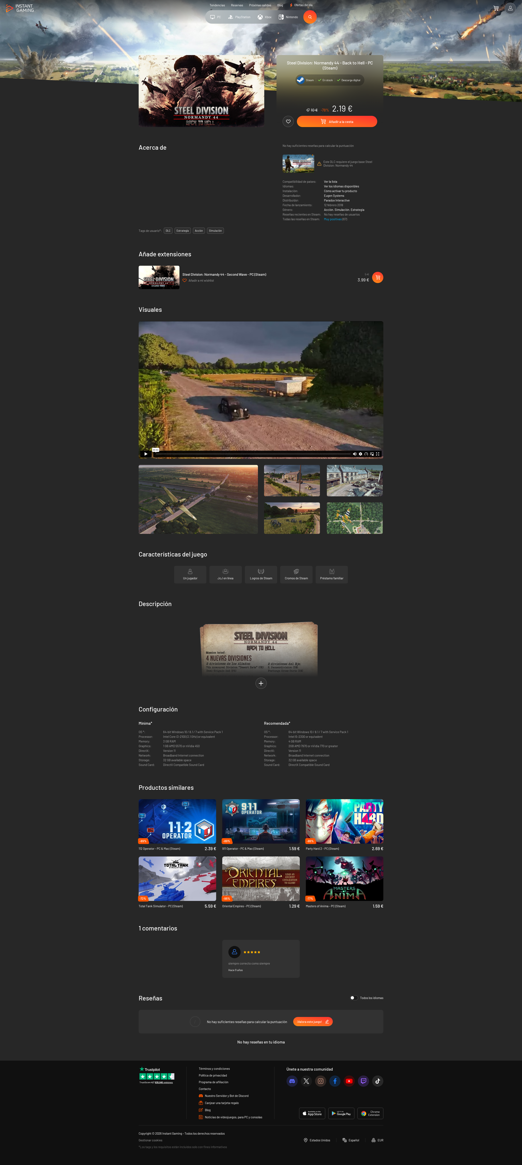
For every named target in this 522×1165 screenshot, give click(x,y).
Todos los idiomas (371, 998)
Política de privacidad (213, 1075)
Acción (328, 209)
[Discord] (292, 1081)
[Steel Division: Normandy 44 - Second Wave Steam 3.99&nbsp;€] (159, 277)
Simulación (342, 209)
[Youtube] (349, 1081)
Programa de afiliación (213, 1082)
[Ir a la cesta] (496, 8)
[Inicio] (20, 8)
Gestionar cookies (150, 1140)
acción (199, 230)
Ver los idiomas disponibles (341, 186)
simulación (215, 230)
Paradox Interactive (337, 200)
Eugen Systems (334, 195)
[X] (306, 1081)
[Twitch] (363, 1081)
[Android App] (341, 1113)
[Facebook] (335, 1081)
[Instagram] (320, 1081)
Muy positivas (333, 219)
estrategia (183, 230)
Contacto (205, 1089)
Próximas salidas (260, 5)
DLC (168, 230)
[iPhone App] (312, 1113)
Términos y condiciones (214, 1068)
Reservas (237, 5)
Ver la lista (330, 181)
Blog (280, 5)
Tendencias (217, 5)
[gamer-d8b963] (234, 952)
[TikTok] (377, 1081)
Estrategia (357, 209)
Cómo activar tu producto (340, 191)
